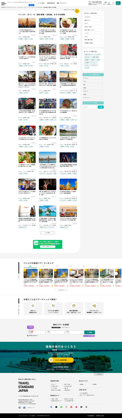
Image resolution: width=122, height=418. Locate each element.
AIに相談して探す (54, 386)
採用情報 (94, 384)
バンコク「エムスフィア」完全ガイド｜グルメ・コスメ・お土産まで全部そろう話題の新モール (47, 58)
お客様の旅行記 (67, 390)
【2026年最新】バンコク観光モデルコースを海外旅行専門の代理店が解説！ (68, 85)
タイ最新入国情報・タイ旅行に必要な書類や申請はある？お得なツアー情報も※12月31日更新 (47, 220)
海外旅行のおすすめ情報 (55, 390)
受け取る (31, 5)
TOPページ (53, 384)
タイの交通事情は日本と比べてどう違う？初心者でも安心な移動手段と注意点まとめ (47, 112)
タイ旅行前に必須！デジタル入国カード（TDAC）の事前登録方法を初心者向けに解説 (47, 32)
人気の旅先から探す (68, 386)
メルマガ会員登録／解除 (68, 400)
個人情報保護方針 (91, 415)
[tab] (43, 266)
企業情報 (81, 384)
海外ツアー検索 (67, 384)
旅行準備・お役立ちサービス (56, 400)
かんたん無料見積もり (84, 393)
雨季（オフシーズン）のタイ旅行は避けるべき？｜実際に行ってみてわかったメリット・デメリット (27, 85)
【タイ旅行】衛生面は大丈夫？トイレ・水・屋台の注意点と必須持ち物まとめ (27, 32)
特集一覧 (66, 388)
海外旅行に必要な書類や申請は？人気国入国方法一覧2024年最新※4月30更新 (27, 220)
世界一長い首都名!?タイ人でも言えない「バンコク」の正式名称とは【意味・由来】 (47, 193)
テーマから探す (54, 388)
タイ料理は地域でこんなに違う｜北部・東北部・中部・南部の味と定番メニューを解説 (68, 32)
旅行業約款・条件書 (100, 415)
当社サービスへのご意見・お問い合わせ (87, 395)
